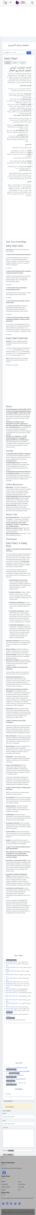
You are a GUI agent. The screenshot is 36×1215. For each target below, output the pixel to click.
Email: (4, 1120)
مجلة (19, 1189)
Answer (9, 268)
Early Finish (9, 990)
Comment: (5, 1127)
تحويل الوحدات (21, 1184)
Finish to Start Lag (11, 1008)
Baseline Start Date (11, 971)
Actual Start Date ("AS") (12, 967)
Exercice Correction (12, 365)
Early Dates (9, 989)
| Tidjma (31, 1212)
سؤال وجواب (4, 1184)
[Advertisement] (18, 18)
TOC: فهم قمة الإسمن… (16, 1082)
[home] (21, 2)
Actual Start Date (10, 963)
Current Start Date (11, 978)
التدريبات (3, 1189)
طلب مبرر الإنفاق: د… (17, 1067)
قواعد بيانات (21, 1187)
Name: (4, 1113)
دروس (19, 1181)
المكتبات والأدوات (5, 1187)
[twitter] (15, 1203)
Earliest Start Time (11, 985)
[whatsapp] (19, 1203)
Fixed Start (9, 1019)
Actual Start (9, 962)
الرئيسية (3, 1181)
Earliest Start (9, 981)
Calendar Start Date (11, 974)
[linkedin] (7, 1203)
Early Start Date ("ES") (12, 999)
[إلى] (33, 1212)
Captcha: (5, 1150)
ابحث (29, 52)
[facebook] (4, 1172)
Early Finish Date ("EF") (12, 992)
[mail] (3, 1203)
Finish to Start (9, 1006)
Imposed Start (10, 1010)
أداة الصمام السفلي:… (16, 1079)
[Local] (5, 2)
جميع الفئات (9, 1093)
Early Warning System (12, 1014)
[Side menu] (11, 2)
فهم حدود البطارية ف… (15, 1075)
